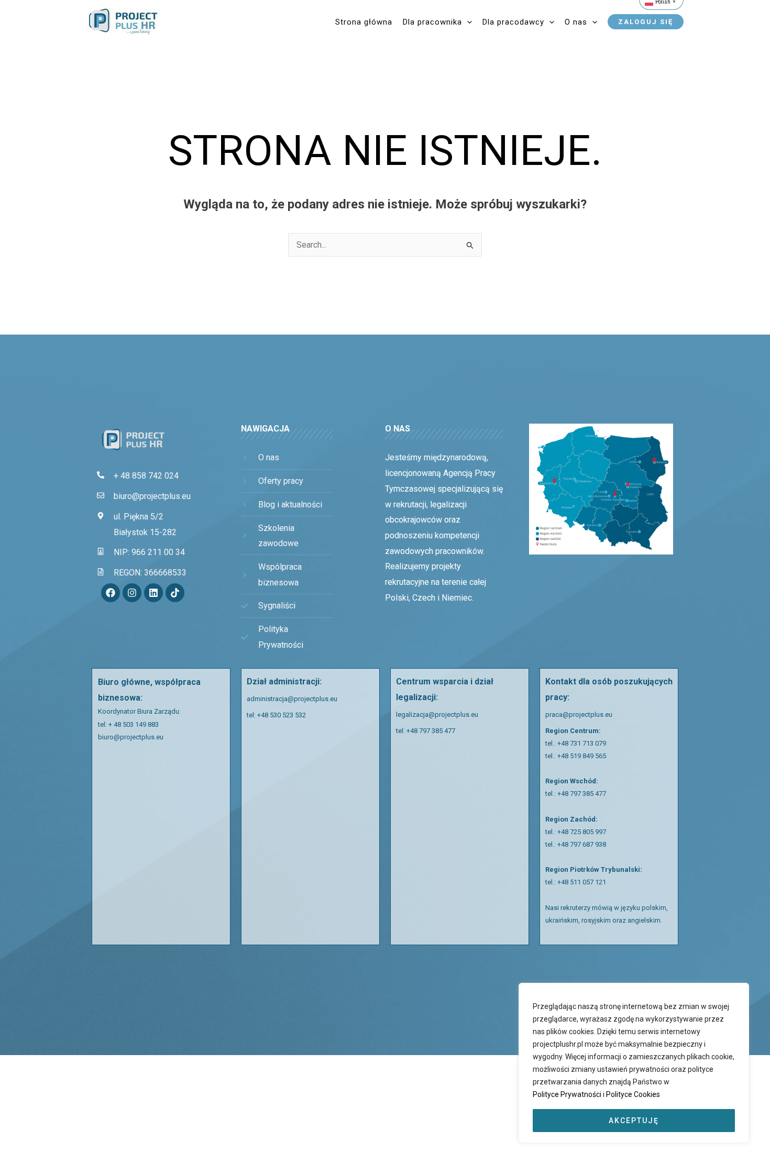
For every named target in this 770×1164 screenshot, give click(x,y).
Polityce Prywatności (568, 1094)
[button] (467, 22)
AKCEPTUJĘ (634, 1120)
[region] (634, 1063)
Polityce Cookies (633, 1094)
